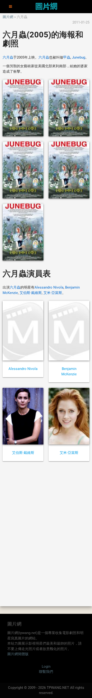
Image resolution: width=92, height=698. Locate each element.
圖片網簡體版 (18, 654)
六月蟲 (8, 57)
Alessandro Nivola (48, 287)
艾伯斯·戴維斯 (31, 293)
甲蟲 (66, 57)
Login (46, 666)
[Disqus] (46, 533)
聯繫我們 (46, 672)
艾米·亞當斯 (52, 293)
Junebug (78, 57)
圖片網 (8, 17)
